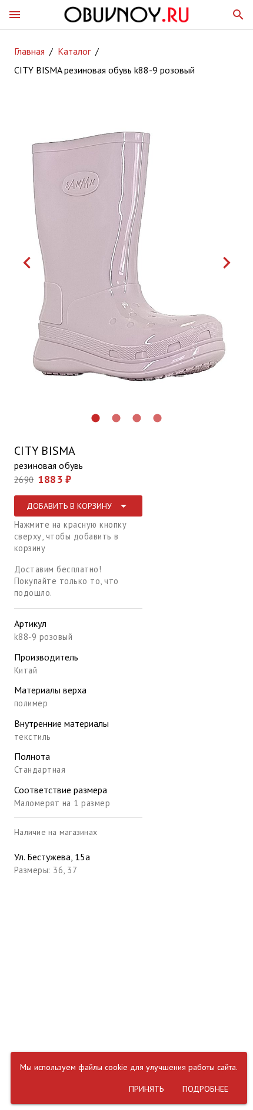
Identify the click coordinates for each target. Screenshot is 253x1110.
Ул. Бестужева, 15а (52, 857)
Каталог (74, 51)
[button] (14, 14)
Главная (29, 51)
